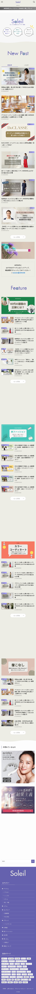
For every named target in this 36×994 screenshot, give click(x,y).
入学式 (31, 977)
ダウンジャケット (14, 969)
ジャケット (28, 963)
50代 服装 (17, 958)
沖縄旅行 (10, 982)
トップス (6, 895)
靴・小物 (6, 902)
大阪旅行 (17, 979)
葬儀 (20, 982)
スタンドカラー (11, 966)
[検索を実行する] (33, 861)
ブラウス (24, 974)
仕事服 (5, 927)
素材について (7, 946)
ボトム (6, 899)
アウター (6, 892)
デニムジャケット (21, 971)
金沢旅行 (25, 982)
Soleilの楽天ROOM (19, 273)
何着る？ (6, 942)
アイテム (6, 888)
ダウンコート (5, 969)
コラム (5, 906)
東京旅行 (4, 982)
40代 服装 (11, 958)
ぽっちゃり (4, 961)
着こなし (6, 939)
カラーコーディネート (21, 961)
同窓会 (8, 979)
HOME (4, 988)
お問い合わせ (10, 988)
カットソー (11, 961)
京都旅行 (26, 977)
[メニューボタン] (2, 2)
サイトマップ (30, 988)
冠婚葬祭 (6, 913)
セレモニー (7, 910)
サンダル (17, 963)
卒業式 (3, 979)
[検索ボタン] (34, 2)
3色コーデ (4, 958)
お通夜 (28, 958)
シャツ (22, 963)
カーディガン (5, 963)
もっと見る (17, 237)
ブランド (6, 920)
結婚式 (15, 982)
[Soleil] (18, 2)
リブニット (12, 977)
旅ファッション (8, 931)
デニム (13, 971)
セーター (19, 966)
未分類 (5, 935)
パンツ (18, 974)
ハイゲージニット (6, 974)
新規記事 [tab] (10, 65)
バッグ (13, 974)
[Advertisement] (18, 404)
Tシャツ (23, 958)
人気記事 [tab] (26, 65)
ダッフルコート (23, 969)
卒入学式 (6, 916)
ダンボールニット (6, 971)
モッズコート (5, 977)
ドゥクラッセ (7, 924)
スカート (4, 966)
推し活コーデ (24, 979)
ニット (28, 971)
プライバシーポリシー (20, 988)
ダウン (24, 966)
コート (11, 963)
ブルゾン (30, 974)
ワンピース (19, 977)
